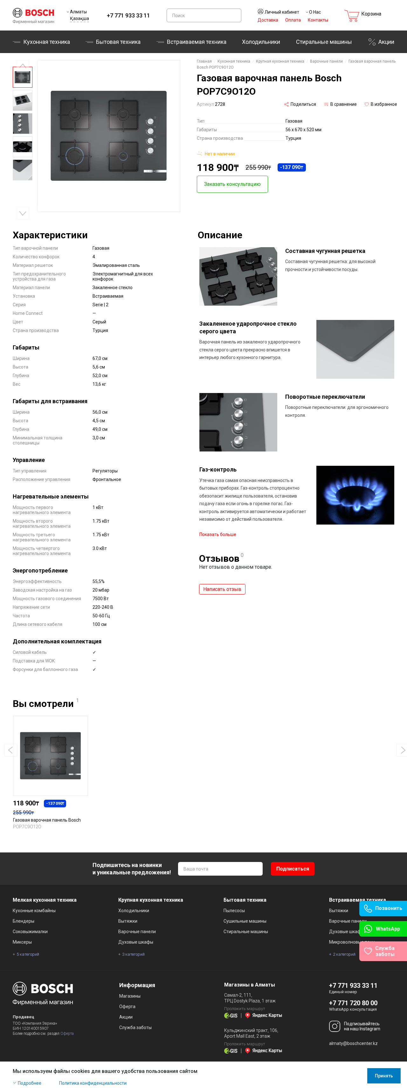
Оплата (293, 20)
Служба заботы (135, 1027)
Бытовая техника (118, 41)
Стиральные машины (324, 41)
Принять (384, 1075)
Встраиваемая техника (357, 900)
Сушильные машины (245, 921)
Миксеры (22, 942)
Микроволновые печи (352, 942)
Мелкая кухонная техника (45, 900)
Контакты (318, 20)
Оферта (67, 1033)
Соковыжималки (30, 931)
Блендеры (23, 921)
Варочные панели (326, 61)
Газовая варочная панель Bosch (47, 820)
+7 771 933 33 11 (128, 15)
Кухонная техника (46, 41)
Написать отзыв (222, 589)
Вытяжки (127, 921)
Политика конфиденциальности (93, 1083)
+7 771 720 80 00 (353, 1003)
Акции (386, 41)
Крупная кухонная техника (280, 61)
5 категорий (28, 954)
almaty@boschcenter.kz (353, 1043)
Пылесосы (234, 910)
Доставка (268, 20)
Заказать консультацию (232, 184)
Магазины (130, 996)
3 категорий (133, 954)
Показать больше (217, 534)
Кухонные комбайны (34, 910)
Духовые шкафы (135, 942)
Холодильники (261, 41)
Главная (204, 61)
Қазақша (79, 18)
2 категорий (344, 954)
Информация (137, 985)
